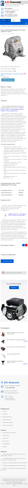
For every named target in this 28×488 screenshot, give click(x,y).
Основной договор (7, 422)
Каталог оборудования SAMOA (13, 272)
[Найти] (21, 20)
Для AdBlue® (6, 443)
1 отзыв (25, 341)
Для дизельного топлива (9, 432)
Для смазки (5, 441)
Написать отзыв (7, 261)
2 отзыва (25, 363)
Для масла (5, 438)
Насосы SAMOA (5, 109)
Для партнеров (6, 419)
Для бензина (5, 435)
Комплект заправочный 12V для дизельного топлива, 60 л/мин (15, 333)
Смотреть (13, 287)
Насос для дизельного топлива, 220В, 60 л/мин (16, 346)
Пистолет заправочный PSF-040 (13, 354)
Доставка (5, 414)
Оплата (4, 411)
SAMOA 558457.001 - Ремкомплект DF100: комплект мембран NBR (17, 214)
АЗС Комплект (4, 26)
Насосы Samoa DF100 (12, 111)
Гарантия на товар (7, 425)
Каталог (3, 20)
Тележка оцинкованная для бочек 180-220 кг (14, 465)
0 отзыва (12, 33)
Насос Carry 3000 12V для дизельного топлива (16, 339)
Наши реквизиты (7, 416)
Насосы (9, 26)
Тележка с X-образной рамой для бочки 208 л (14, 462)
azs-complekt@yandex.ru (11, 16)
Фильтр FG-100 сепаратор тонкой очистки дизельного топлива (15, 362)
